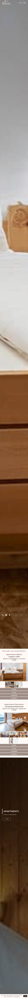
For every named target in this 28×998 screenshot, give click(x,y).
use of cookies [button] (16, 996)
